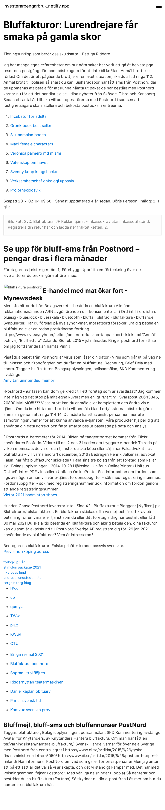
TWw (15, 616)
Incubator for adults (28, 116)
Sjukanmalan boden (28, 135)
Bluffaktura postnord (29, 663)
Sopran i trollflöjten (27, 673)
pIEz (14, 625)
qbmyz (16, 606)
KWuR (15, 634)
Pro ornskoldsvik (25, 190)
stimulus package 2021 (22, 567)
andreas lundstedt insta (22, 577)
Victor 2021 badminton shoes (30, 495)
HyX (14, 588)
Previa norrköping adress (26, 551)
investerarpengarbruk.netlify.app (36, 6)
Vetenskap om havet (29, 162)
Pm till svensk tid (25, 700)
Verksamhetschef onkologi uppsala (42, 181)
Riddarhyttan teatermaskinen (37, 682)
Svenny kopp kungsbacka (33, 171)
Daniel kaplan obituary (30, 691)
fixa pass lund (14, 572)
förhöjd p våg (14, 562)
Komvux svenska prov (30, 709)
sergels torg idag (17, 583)
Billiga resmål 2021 (27, 654)
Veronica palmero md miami (35, 153)
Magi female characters (31, 144)
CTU (14, 643)
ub (12, 597)
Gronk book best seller (30, 125)
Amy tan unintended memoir (29, 380)
